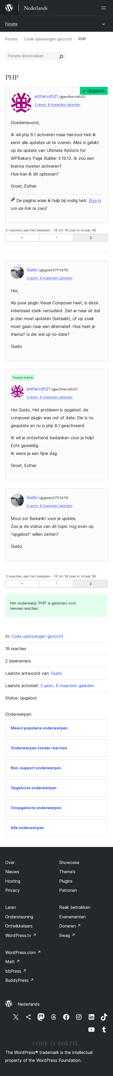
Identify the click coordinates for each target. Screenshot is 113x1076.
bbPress (16, 971)
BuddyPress (19, 980)
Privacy (12, 890)
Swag (67, 935)
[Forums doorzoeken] (61, 56)
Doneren (70, 926)
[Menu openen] (104, 8)
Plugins (66, 881)
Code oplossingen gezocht (48, 39)
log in (95, 200)
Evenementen (72, 916)
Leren (10, 907)
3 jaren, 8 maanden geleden (57, 105)
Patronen (68, 890)
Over (9, 862)
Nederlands (29, 1004)
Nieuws (12, 871)
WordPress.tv (21, 935)
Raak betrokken (74, 907)
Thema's (67, 871)
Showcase (69, 862)
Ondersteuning (19, 916)
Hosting (12, 881)
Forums (11, 24)
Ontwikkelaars (19, 926)
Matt (12, 961)
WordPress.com (23, 952)
